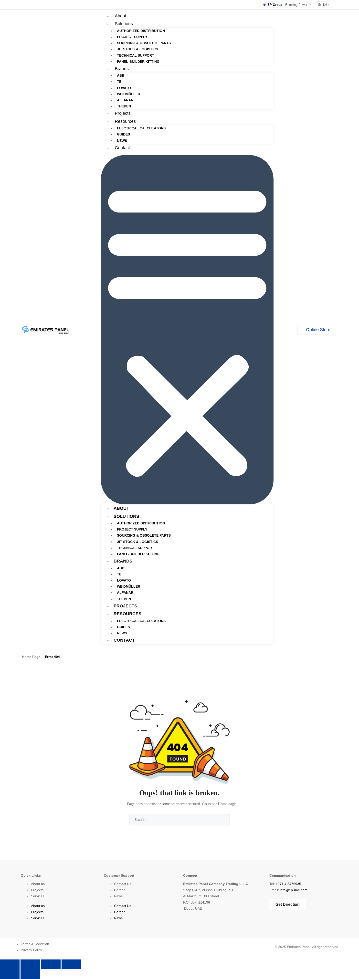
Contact (122, 147)
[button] (187, 329)
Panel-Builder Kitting (138, 61)
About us (38, 884)
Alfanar (125, 100)
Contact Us (122, 884)
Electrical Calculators (141, 128)
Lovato (124, 88)
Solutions (124, 23)
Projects (123, 113)
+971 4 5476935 (288, 884)
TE (119, 81)
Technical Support (135, 55)
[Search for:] (179, 820)
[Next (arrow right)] (30, 974)
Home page (227, 804)
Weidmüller (128, 94)
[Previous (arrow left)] (10, 974)
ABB (120, 75)
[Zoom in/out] (10, 964)
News (122, 141)
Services (37, 896)
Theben (124, 106)
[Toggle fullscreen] (30, 964)
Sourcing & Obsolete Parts (144, 43)
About (120, 15)
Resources (125, 121)
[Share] (51, 964)
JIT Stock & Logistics (137, 49)
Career (119, 890)
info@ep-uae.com (293, 890)
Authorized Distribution (141, 31)
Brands (122, 68)
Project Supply (132, 37)
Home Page (31, 657)
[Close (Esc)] (71, 964)
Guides (123, 134)
